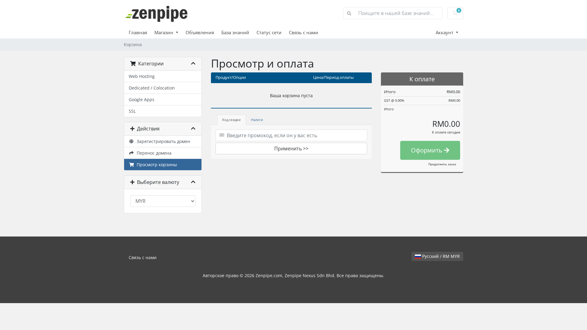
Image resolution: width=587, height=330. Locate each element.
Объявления (200, 32)
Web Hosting (142, 76)
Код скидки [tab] (231, 119)
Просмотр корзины (155, 164)
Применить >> (291, 148)
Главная (138, 32)
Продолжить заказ (442, 164)
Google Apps (141, 99)
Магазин (164, 32)
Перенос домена (153, 153)
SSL (132, 111)
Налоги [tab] (257, 119)
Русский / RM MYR (440, 256)
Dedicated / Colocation (152, 88)
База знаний (235, 32)
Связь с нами (303, 32)
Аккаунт (445, 32)
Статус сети (269, 32)
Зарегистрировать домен (162, 141)
